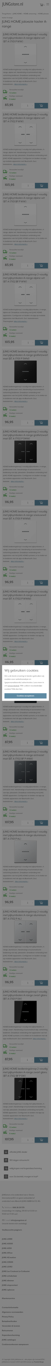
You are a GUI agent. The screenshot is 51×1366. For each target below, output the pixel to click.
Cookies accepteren (25, 696)
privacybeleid (13, 686)
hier (20, 689)
